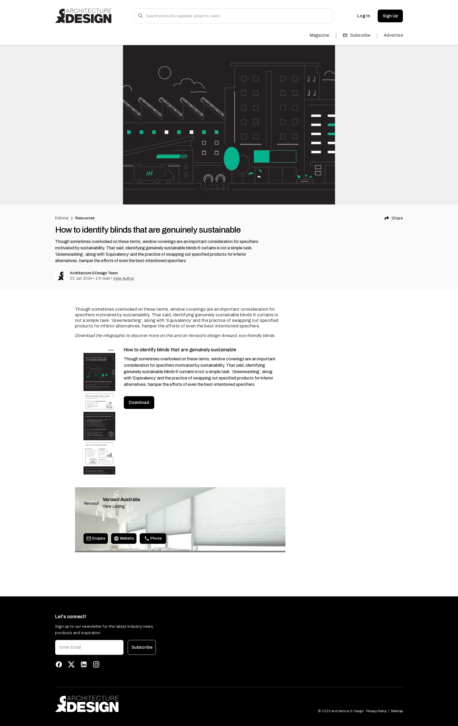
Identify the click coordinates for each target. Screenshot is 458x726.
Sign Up (390, 16)
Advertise (393, 35)
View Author (123, 278)
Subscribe (360, 35)
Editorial (61, 218)
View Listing (114, 506)
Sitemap (397, 711)
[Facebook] (59, 664)
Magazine (319, 35)
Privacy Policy (376, 711)
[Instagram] (96, 664)
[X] (71, 664)
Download (139, 402)
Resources (85, 218)
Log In (363, 16)
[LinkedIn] (83, 664)
